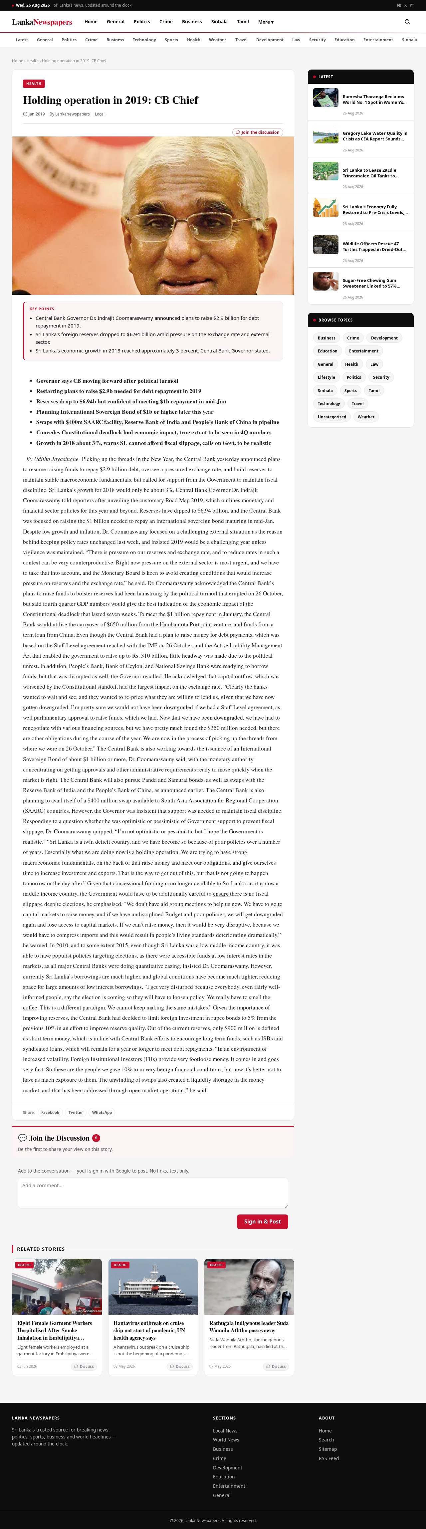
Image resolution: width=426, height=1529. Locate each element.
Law (296, 40)
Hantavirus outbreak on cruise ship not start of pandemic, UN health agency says (149, 1330)
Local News (225, 1430)
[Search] (407, 21)
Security (317, 40)
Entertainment (378, 40)
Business (192, 21)
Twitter (76, 1112)
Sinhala (219, 21)
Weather (217, 40)
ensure (221, 893)
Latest (22, 40)
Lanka (42, 21)
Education (344, 40)
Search (326, 1439)
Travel (241, 40)
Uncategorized (332, 416)
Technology (144, 40)
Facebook (50, 1112)
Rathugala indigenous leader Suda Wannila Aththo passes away (249, 1326)
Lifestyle (326, 377)
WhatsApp (102, 1112)
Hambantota (174, 624)
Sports (171, 40)
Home (91, 21)
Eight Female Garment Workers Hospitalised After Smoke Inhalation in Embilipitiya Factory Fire (54, 1334)
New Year (162, 459)
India (173, 422)
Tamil (243, 21)
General (115, 21)
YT (412, 5)
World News (226, 1439)
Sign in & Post (262, 1221)
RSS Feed (329, 1458)
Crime (166, 21)
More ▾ (266, 22)
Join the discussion (261, 132)
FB (399, 5)
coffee (30, 1007)
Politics (142, 21)
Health (193, 40)
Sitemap (328, 1449)
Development (270, 40)
